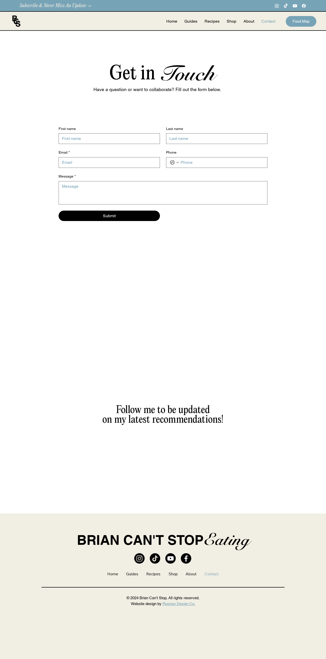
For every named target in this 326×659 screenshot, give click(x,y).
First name (67, 129)
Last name (174, 129)
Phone (171, 152)
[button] (231, 21)
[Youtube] (294, 5)
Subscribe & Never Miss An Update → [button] (55, 5)
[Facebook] (303, 5)
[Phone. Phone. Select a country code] (174, 162)
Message (67, 176)
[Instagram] (276, 5)
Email (64, 152)
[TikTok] (285, 5)
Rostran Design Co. (178, 604)
